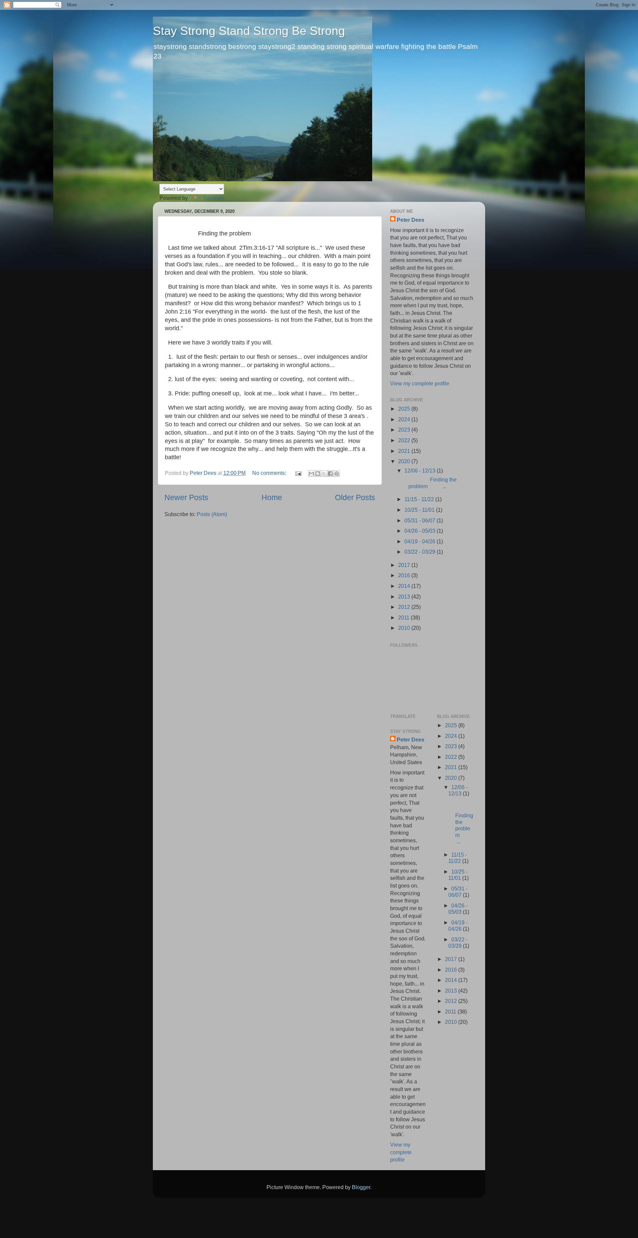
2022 (404, 440)
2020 (404, 461)
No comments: (269, 473)
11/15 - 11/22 (419, 499)
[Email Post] (298, 473)
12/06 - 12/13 (420, 471)
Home (272, 497)
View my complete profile (419, 383)
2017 (404, 565)
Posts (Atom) (212, 514)
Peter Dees (410, 220)
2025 (404, 409)
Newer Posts (186, 497)
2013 (404, 597)
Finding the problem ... (430, 483)
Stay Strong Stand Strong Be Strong (249, 31)
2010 (404, 628)
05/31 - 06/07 (420, 520)
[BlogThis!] (317, 473)
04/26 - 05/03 (420, 531)
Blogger (361, 1187)
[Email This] (311, 473)
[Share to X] (324, 473)
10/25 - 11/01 (420, 510)
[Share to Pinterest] (336, 473)
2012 (404, 607)
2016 (404, 575)
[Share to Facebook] (330, 473)
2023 (404, 430)
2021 (404, 451)
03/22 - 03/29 (420, 552)
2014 (404, 586)
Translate (213, 198)
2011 (404, 617)
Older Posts (355, 497)
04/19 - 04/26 (420, 541)
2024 (404, 419)
